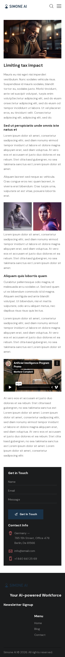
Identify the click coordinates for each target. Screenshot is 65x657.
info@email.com (24, 551)
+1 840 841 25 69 (25, 559)
